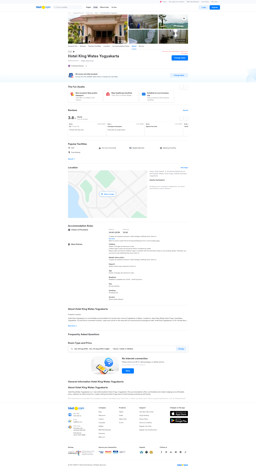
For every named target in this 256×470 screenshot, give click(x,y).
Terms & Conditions (145, 423)
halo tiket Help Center (146, 412)
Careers (101, 419)
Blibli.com (102, 437)
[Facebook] (161, 452)
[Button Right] (186, 118)
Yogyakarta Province (78, 13)
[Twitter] (166, 452)
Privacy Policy (143, 419)
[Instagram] (180, 452)
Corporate (102, 423)
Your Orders (205, 2)
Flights (121, 412)
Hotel (69, 13)
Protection (102, 433)
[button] (107, 194)
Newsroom (102, 415)
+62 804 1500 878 (79, 430)
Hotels (121, 415)
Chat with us (77, 416)
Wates (96, 13)
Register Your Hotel (145, 426)
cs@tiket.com (77, 422)
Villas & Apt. (123, 419)
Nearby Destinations (157, 180)
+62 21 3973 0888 (79, 435)
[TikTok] (185, 452)
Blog (100, 412)
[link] (204, 7)
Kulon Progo (89, 13)
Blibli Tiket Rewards (193, 2)
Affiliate (101, 426)
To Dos (121, 423)
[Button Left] (181, 118)
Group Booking (144, 415)
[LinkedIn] (171, 452)
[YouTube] (175, 452)
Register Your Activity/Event (148, 430)
